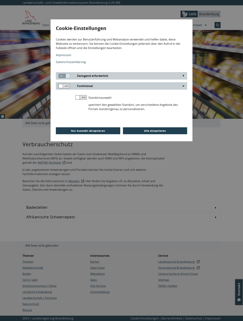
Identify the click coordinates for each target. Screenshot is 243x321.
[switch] (63, 76)
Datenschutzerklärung (71, 62)
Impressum (63, 55)
